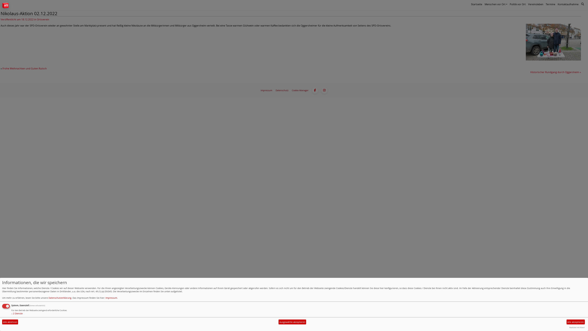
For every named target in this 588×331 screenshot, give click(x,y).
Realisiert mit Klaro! (577, 327)
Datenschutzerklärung (60, 297)
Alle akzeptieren (575, 322)
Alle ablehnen (10, 322)
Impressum (111, 297)
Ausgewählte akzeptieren (292, 322)
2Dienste (17, 313)
